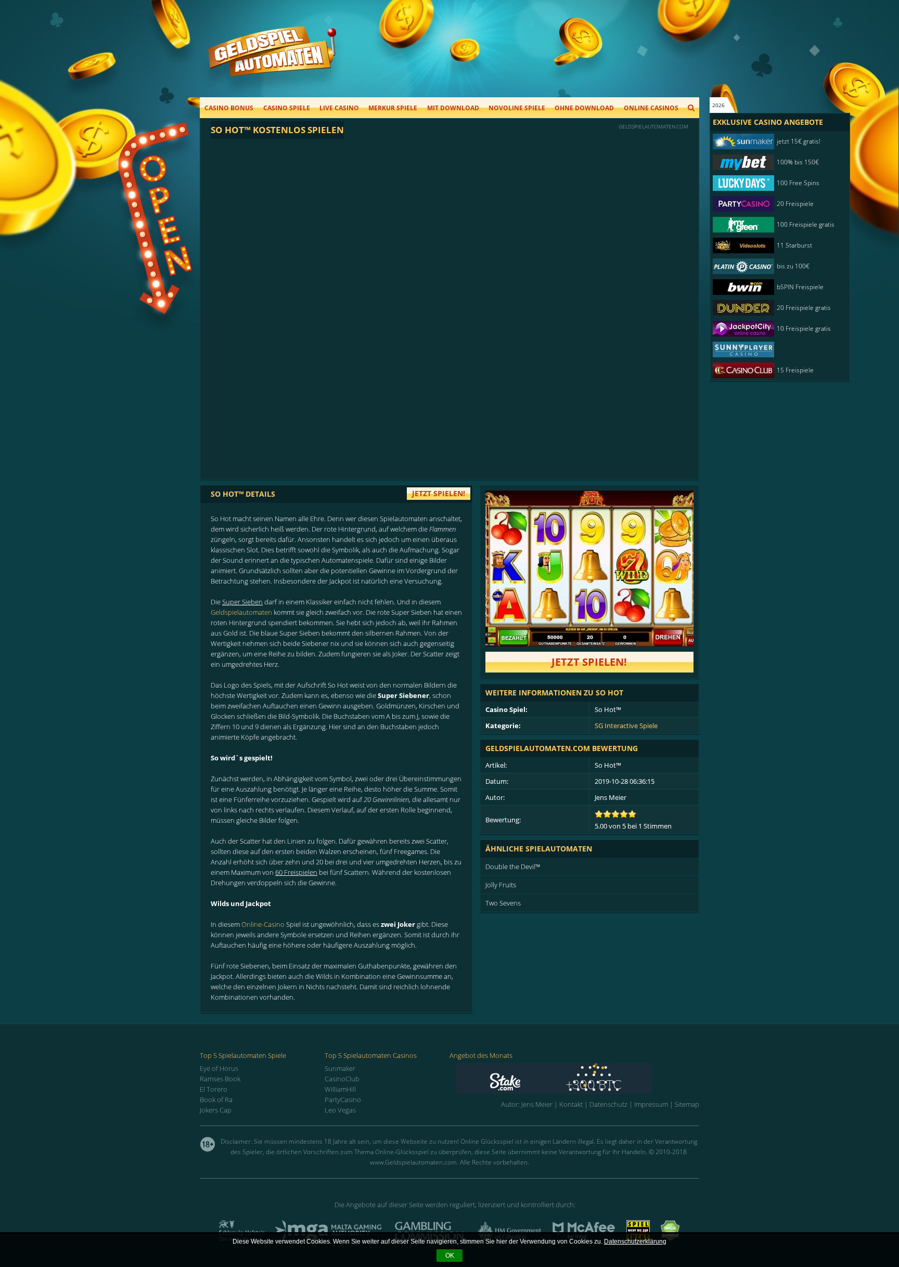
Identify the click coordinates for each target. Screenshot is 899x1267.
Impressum (651, 1104)
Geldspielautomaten (241, 612)
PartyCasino (343, 1099)
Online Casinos (651, 108)
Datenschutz (608, 1104)
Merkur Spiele (392, 108)
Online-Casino (263, 924)
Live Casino (339, 108)
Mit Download (453, 108)
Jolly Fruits (500, 884)
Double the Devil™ (512, 866)
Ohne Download (584, 108)
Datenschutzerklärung (635, 1241)
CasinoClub (342, 1078)
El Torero (213, 1089)
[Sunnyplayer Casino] (774, 349)
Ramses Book (220, 1078)
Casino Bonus (228, 108)
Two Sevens (503, 903)
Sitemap (687, 1104)
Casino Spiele (286, 108)
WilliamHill (340, 1089)
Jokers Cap (216, 1110)
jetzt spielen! (438, 493)
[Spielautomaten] (272, 61)
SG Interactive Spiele (626, 725)
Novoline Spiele (517, 108)
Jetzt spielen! (589, 662)
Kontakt (571, 1104)
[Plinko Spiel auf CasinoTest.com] (577, 1078)
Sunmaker (340, 1068)
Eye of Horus (219, 1068)
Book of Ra (216, 1099)
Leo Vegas (340, 1110)
